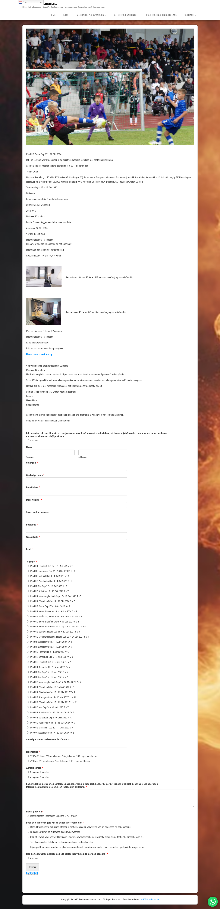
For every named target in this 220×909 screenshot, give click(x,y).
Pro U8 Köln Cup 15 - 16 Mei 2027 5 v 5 (49, 672)
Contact (190, 15)
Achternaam (82, 457)
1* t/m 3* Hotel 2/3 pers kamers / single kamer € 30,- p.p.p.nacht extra (63, 756)
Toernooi (31, 561)
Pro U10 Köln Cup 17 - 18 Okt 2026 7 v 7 (49, 591)
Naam (30, 447)
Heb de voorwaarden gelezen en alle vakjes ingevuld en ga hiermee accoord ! (67, 854)
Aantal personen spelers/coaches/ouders (48, 739)
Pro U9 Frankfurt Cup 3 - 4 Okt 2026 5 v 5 (49, 576)
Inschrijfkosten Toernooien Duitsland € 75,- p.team (53, 816)
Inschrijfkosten (34, 811)
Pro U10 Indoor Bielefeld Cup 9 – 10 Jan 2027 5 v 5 (54, 621)
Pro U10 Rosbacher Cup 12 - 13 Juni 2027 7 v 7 (52, 722)
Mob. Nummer (34, 499)
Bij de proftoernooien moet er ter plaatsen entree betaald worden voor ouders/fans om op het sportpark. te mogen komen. (87, 847)
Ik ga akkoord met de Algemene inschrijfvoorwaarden (55, 832)
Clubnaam (32, 462)
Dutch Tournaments (125, 15)
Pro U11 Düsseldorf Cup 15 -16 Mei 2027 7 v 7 (52, 687)
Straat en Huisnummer (38, 512)
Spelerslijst (32, 873)
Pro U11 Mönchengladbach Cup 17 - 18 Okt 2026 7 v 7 (55, 596)
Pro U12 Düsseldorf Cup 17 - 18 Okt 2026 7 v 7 (52, 601)
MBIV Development (150, 899)
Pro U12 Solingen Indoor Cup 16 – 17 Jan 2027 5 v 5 (55, 631)
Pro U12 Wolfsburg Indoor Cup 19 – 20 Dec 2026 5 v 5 (56, 616)
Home (53, 15)
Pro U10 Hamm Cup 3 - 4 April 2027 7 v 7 (49, 651)
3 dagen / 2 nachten (39, 772)
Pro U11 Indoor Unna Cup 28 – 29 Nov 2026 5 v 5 (53, 611)
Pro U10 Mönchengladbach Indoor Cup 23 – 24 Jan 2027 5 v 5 (59, 636)
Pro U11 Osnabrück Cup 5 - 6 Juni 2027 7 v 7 (51, 717)
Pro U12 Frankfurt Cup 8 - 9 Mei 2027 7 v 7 (50, 662)
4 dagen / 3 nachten (39, 777)
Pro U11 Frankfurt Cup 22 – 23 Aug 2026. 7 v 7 (52, 566)
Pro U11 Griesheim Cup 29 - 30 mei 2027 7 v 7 (52, 712)
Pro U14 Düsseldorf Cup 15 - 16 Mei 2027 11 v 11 (53, 702)
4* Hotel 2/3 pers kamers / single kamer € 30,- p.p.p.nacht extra (60, 761)
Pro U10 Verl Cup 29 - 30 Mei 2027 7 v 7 (49, 707)
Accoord (34, 440)
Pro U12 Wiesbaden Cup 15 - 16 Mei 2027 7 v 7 (52, 692)
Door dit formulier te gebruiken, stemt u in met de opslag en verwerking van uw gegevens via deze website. (80, 827)
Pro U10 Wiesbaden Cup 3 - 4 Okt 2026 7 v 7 (51, 581)
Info (65, 15)
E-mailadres (33, 487)
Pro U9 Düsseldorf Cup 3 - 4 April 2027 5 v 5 (51, 647)
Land (29, 549)
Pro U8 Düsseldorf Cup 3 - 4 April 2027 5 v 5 (51, 641)
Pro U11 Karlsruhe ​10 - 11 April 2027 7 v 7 (50, 667)
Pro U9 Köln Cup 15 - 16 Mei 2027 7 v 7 (49, 677)
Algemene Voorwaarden (90, 15)
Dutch (25, 2)
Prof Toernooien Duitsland (161, 15)
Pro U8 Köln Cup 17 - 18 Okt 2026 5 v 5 (48, 586)
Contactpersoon (35, 475)
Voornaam (30, 457)
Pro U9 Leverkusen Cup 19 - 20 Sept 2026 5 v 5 (52, 571)
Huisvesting (33, 751)
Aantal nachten (34, 767)
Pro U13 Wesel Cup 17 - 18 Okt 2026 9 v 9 (50, 606)
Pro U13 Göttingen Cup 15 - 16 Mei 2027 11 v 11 (53, 697)
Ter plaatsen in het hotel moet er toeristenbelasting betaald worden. (62, 842)
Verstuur (33, 867)
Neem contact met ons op (39, 354)
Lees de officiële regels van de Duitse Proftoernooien (55, 822)
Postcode (32, 524)
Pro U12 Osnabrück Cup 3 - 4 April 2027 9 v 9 (51, 657)
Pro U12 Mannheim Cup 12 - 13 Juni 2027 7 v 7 (52, 727)
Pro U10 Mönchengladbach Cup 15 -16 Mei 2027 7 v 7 (55, 682)
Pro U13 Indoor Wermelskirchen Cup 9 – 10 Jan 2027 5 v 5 (58, 626)
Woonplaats (33, 537)
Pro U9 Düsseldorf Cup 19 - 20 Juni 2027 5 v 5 (52, 732)
